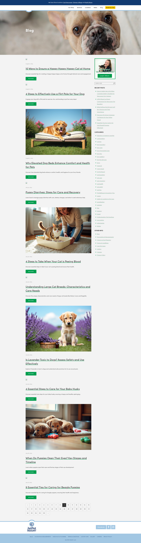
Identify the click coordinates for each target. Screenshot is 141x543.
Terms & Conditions (102, 243)
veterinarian (100, 223)
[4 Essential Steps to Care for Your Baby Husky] (26, 379)
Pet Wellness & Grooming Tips (106, 193)
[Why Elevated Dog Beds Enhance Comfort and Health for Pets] (58, 132)
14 (84, 505)
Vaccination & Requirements (105, 237)
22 (52, 509)
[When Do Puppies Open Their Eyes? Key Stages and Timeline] (58, 427)
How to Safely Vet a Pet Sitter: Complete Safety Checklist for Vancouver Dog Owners (105, 94)
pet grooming (101, 181)
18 (35, 509)
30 (85, 509)
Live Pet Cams (101, 246)
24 (60, 509)
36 (44, 513)
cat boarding (101, 138)
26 (68, 509)
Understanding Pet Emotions (105, 217)
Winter (99, 226)
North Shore (88, 2)
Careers (99, 252)
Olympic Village (77, 2)
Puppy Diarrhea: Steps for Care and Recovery (53, 192)
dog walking (100, 157)
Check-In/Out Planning (104, 240)
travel (98, 214)
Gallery (99, 249)
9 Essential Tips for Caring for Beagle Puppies (53, 487)
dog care (99, 147)
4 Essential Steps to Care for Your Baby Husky (53, 389)
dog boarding (101, 144)
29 (80, 509)
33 (31, 513)
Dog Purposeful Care (103, 150)
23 (56, 509)
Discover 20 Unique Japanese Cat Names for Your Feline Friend (105, 117)
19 (39, 509)
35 (40, 513)
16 (27, 509)
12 (76, 505)
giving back (100, 169)
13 (80, 505)
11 (72, 505)
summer (99, 205)
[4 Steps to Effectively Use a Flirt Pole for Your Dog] (26, 84)
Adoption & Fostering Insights (105, 135)
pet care (99, 178)
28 (76, 509)
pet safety (100, 187)
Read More (31, 78)
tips (98, 208)
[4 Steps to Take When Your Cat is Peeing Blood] (58, 230)
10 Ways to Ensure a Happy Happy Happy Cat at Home (58, 69)
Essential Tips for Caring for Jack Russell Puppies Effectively (105, 125)
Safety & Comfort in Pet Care (105, 199)
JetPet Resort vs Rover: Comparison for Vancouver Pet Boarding (106, 102)
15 (88, 505)
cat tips (99, 141)
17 (31, 509)
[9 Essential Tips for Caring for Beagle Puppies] (26, 478)
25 (64, 509)
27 (72, 509)
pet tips (99, 190)
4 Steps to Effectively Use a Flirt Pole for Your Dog (55, 94)
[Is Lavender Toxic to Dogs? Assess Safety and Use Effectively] (58, 329)
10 (68, 505)
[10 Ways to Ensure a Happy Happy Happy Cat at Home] (26, 59)
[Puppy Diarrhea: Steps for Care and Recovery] (26, 183)
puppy (99, 196)
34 (36, 513)
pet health (100, 184)
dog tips (99, 153)
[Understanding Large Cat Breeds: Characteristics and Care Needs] (26, 277)
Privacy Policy (101, 255)
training (99, 211)
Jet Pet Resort (101, 172)
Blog (98, 234)
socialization (100, 202)
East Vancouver (67, 2)
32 (27, 513)
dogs (98, 163)
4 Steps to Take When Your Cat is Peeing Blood (53, 261)
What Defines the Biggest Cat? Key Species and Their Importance (106, 110)
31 (88, 509)
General (99, 166)
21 (48, 509)
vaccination (100, 220)
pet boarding (101, 175)
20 (44, 509)
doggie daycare (102, 160)
